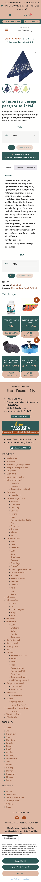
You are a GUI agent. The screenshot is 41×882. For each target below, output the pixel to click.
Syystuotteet (11, 692)
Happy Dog (15, 507)
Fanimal (14, 658)
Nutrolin (14, 634)
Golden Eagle (15, 563)
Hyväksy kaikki (20, 861)
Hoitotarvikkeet (12, 458)
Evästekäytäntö (15, 879)
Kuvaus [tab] (8, 167)
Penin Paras (15, 526)
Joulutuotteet (11, 461)
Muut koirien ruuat (13, 640)
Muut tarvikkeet (12, 643)
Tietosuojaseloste (24, 879)
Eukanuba (14, 560)
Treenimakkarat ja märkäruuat (17, 707)
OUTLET (9, 649)
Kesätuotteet (16, 38)
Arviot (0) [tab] (31, 167)
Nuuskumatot (15, 486)
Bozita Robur (15, 547)
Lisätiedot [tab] (19, 167)
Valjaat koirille (11, 717)
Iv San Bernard (16, 686)
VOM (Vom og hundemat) (20, 680)
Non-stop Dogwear (17, 609)
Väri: (6, 135)
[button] (10, 15)
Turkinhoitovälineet (13, 714)
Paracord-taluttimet (18, 704)
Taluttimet (10, 698)
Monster (14, 513)
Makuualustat (16, 495)
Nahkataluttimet (17, 701)
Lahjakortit (10, 618)
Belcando (14, 501)
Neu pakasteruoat (17, 667)
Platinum (14, 575)
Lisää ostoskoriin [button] (11, 333)
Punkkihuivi (34, 288)
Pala (12, 523)
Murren (13, 661)
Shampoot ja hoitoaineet (15, 683)
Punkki (26, 288)
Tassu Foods (15, 637)
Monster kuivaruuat (18, 572)
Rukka (13, 615)
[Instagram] (24, 817)
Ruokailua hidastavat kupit (20, 489)
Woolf (13, 535)
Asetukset (20, 873)
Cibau (13, 553)
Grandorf (14, 566)
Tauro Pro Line (16, 689)
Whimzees (14, 532)
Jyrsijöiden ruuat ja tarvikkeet (17, 467)
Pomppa (14, 612)
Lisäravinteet (11, 621)
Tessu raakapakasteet (19, 677)
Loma (21, 288)
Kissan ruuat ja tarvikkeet (15, 476)
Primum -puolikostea (18, 578)
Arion (13, 544)
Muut (13, 606)
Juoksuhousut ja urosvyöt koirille (18, 464)
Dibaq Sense (15, 504)
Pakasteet (10, 652)
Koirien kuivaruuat (13, 538)
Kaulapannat (10, 470)
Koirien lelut (11, 597)
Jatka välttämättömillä (20, 867)
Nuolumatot (15, 483)
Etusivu (7, 38)
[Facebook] (17, 817)
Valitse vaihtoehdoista (30, 334)
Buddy (13, 550)
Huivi (12, 288)
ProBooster (15, 581)
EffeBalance (15, 627)
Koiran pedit (10, 492)
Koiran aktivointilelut (14, 479)
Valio (13, 587)
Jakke (13, 630)
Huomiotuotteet (16, 695)
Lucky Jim (14, 510)
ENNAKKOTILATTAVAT (19, 655)
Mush (13, 516)
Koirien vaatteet (12, 600)
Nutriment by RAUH (18, 671)
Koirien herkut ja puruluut (15, 498)
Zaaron (13, 593)
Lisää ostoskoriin (24, 147)
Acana (13, 541)
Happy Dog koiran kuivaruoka (21, 569)
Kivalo (13, 603)
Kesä (16, 288)
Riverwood (14, 529)
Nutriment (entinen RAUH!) (21, 520)
